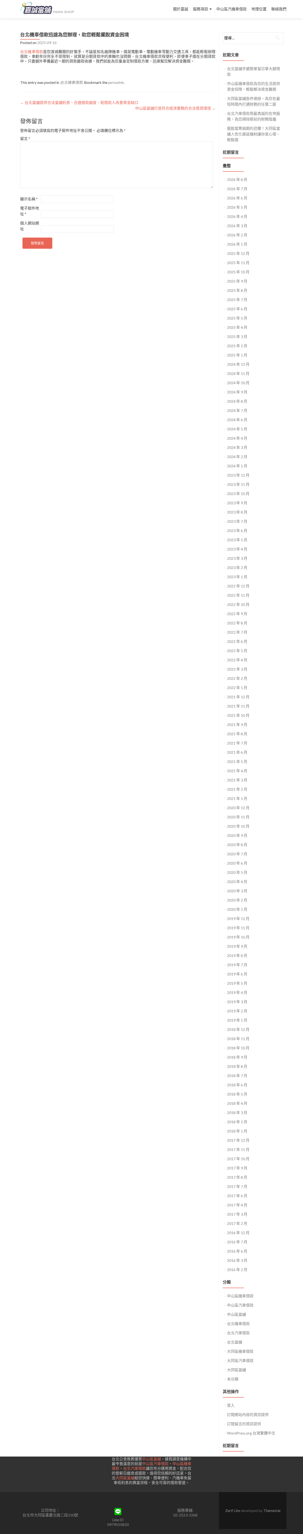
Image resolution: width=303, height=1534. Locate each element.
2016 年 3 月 (237, 1260)
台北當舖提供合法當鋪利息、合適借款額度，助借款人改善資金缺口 (79, 102)
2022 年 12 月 (238, 586)
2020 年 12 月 (238, 807)
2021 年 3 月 (237, 780)
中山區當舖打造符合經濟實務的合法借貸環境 (175, 108)
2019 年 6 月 (237, 974)
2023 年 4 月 (237, 549)
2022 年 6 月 (237, 641)
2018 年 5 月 (237, 1094)
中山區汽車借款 (240, 1305)
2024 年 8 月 (237, 401)
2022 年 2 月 (237, 678)
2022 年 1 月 (237, 687)
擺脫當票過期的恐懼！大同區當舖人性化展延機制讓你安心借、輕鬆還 (253, 134)
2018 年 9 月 (237, 1057)
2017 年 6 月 (237, 1195)
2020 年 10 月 (238, 826)
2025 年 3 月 (237, 336)
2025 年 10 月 (238, 272)
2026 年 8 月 (237, 179)
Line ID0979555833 (118, 1522)
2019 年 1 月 (237, 1020)
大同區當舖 (236, 1369)
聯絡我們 (278, 9)
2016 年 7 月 (237, 1242)
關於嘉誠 (180, 9)
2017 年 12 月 (238, 1140)
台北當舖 (234, 1342)
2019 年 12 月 (238, 918)
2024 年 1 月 (237, 466)
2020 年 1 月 (237, 909)
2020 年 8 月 (237, 844)
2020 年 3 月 (237, 891)
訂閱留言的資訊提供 (244, 1423)
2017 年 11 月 (238, 1149)
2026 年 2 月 (237, 235)
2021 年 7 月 (237, 743)
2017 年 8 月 (237, 1177)
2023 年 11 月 (238, 484)
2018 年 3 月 (237, 1112)
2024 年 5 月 (237, 429)
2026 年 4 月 (237, 216)
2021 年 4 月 (237, 770)
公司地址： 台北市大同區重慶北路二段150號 (50, 1512)
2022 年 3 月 (237, 669)
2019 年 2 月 (237, 1011)
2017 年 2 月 (237, 1223)
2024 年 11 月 (238, 373)
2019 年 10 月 (238, 937)
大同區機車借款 (240, 1351)
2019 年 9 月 (237, 946)
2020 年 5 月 (237, 872)
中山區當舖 (236, 1314)
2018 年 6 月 (237, 1085)
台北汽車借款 (238, 1333)
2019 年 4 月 (237, 992)
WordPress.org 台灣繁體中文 (251, 1433)
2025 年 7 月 (237, 299)
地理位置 (259, 9)
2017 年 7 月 (237, 1186)
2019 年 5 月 (237, 983)
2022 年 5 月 (237, 650)
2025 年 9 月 (237, 281)
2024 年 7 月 (237, 410)
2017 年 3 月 (237, 1214)
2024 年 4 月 (237, 438)
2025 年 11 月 (238, 262)
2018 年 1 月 (237, 1131)
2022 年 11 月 (238, 595)
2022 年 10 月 (238, 604)
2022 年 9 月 (237, 613)
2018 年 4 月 (237, 1103)
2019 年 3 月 (237, 1001)
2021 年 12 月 (238, 697)
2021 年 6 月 (237, 752)
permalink (116, 82)
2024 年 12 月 (238, 364)
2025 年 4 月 (237, 327)
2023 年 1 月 (237, 576)
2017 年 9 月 (237, 1168)
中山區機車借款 (240, 1296)
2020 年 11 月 (238, 817)
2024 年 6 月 (237, 419)
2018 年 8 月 (237, 1066)
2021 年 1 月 (237, 798)
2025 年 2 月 (237, 345)
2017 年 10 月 (238, 1158)
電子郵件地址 (29, 211)
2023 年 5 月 (237, 539)
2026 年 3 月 (237, 225)
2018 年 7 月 (237, 1075)
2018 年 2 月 (237, 1121)
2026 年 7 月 (237, 188)
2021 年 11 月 (238, 706)
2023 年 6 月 (237, 530)
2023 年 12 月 (238, 475)
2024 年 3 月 (237, 447)
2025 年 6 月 (237, 309)
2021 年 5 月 (237, 761)
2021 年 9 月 (237, 724)
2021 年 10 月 (238, 715)
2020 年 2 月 (237, 900)
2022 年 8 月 (237, 623)
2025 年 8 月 (237, 290)
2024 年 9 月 (237, 392)
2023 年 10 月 (238, 493)
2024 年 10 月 (238, 382)
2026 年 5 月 (237, 207)
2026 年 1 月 (237, 244)
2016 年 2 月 (237, 1269)
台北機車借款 (31, 51)
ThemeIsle (272, 1510)
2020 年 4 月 (237, 881)
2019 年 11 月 (238, 927)
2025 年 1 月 (237, 355)
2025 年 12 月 (238, 253)
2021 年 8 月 (237, 733)
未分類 (232, 1379)
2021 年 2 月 (237, 789)
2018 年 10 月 (238, 1048)
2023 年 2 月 (237, 567)
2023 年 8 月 (237, 512)
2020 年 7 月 (237, 854)
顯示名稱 (29, 199)
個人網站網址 (29, 226)
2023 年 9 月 (237, 503)
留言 (25, 138)
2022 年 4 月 (237, 660)
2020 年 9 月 (237, 835)
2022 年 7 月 (237, 632)
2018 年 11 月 (238, 1038)
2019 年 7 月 (237, 964)
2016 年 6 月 (237, 1251)
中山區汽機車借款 (231, 9)
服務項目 (200, 9)
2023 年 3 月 (237, 558)
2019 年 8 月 (237, 955)
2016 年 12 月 (238, 1232)
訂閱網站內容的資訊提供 (248, 1414)
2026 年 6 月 (237, 198)
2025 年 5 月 (237, 318)
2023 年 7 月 (237, 521)
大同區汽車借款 (240, 1360)
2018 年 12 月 (238, 1029)
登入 (231, 1405)
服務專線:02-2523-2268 (185, 1512)
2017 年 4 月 (237, 1205)
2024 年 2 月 (237, 456)
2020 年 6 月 (237, 863)
